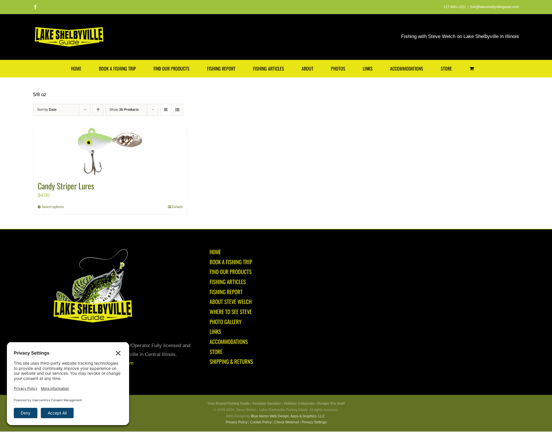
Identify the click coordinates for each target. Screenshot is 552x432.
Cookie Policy (261, 422)
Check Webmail (286, 422)
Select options (53, 207)
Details (177, 207)
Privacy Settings (314, 422)
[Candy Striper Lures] (110, 151)
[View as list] (177, 109)
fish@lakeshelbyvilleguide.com (494, 7)
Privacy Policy (237, 422)
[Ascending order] (97, 110)
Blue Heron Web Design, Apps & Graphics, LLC (288, 416)
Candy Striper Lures (66, 186)
